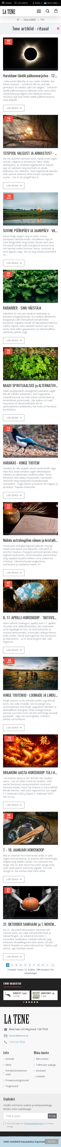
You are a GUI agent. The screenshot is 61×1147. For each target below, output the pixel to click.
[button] (23, 1002)
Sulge (52, 1141)
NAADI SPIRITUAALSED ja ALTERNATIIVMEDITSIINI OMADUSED (30, 385)
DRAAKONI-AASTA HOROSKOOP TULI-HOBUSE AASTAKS (30, 772)
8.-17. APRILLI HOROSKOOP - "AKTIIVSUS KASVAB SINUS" (30, 617)
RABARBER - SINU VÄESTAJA (22, 307)
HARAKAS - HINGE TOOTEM (21, 462)
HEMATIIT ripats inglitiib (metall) (20, 993)
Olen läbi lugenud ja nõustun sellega (30, 1125)
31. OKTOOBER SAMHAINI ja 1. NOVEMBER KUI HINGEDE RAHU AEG (30, 924)
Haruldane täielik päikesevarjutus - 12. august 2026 (30, 75)
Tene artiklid (30, 19)
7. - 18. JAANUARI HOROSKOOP (23, 849)
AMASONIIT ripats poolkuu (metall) (48, 993)
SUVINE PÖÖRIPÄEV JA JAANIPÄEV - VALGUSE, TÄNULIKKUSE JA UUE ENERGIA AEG (30, 230)
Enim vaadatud (12, 983)
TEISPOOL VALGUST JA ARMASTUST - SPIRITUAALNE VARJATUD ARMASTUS (30, 153)
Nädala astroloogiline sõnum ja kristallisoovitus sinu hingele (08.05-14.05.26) (30, 540)
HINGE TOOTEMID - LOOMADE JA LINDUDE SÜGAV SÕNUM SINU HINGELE (30, 695)
